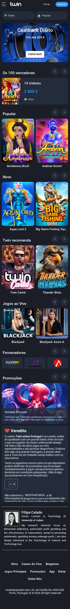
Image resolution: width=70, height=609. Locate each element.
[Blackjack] (18, 323)
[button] (64, 71)
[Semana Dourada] (35, 403)
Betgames (52, 564)
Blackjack (17, 342)
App (51, 571)
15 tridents (32, 83)
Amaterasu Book (18, 166)
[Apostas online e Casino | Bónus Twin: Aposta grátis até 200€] (16, 4)
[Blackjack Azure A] (52, 323)
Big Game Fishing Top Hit (50, 229)
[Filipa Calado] (13, 518)
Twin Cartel (18, 292)
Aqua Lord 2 (18, 229)
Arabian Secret (52, 166)
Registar (62, 4)
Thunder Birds (52, 292)
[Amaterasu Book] (18, 141)
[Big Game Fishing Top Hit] (52, 204)
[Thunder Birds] (52, 267)
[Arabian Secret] (52, 141)
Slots (14, 564)
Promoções (38, 571)
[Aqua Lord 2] (18, 204)
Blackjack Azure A (52, 342)
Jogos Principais (15, 571)
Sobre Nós (35, 579)
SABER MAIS (35, 54)
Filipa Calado (32, 512)
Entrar (47, 4)
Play (11, 91)
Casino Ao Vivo (32, 564)
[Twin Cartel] (18, 267)
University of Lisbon (32, 520)
